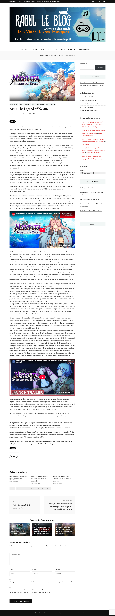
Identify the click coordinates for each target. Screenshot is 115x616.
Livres (19, 1)
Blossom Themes (69, 613)
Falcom (12, 488)
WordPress (83, 613)
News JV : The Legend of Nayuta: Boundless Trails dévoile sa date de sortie (62, 478)
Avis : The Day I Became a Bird (90, 104)
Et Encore (44, 1)
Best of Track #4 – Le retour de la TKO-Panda (18, 532)
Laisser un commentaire (40, 114)
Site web (58, 570)
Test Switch (50, 104)
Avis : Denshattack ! (87, 97)
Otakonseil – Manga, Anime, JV (89, 199)
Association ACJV (54, 1)
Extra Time (14, 529)
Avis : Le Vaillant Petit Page (90, 127)
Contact (33, 1)
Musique (26, 1)
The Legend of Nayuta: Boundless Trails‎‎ (40, 488)
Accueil (39, 1)
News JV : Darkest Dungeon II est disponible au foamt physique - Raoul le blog (93, 150)
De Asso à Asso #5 (87, 107)
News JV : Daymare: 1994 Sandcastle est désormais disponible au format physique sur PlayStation (42, 530)
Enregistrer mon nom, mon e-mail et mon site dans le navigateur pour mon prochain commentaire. (42, 582)
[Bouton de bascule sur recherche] (104, 1)
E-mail (34, 570)
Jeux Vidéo (12, 1)
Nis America (20, 488)
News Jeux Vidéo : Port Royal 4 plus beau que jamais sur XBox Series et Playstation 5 (64, 530)
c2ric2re (13, 114)
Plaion (27, 488)
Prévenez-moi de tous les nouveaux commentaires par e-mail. (19, 592)
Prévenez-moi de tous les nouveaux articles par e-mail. (41, 591)
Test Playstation (38, 104)
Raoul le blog (40, 613)
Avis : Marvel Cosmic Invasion (89, 110)
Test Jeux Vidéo (24, 104)
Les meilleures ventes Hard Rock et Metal (92, 85)
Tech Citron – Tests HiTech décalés (91, 211)
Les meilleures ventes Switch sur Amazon (92, 83)
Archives (82, 170)
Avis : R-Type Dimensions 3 (89, 100)
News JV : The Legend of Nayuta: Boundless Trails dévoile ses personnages (39, 478)
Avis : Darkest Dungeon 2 (94, 152)
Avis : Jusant (85, 144)
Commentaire (14, 551)
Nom (11, 570)
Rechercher (83, 63)
